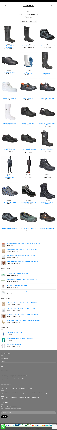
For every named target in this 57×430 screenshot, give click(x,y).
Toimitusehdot (5, 366)
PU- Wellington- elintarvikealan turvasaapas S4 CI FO (28, 72)
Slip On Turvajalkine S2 (9, 149)
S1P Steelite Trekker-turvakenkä (47, 45)
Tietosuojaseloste (5, 364)
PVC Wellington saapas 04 (28, 45)
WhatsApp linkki (33, 1)
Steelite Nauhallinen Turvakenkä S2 (28, 150)
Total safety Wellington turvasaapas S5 (9, 46)
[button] (2, 5)
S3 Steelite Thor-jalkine (9, 72)
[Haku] (5, 5)
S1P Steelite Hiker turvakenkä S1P (28, 228)
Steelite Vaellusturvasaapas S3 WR (28, 202)
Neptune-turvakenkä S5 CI (47, 149)
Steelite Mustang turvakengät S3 (47, 176)
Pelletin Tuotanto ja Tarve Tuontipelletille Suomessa (18, 388)
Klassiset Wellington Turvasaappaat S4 (47, 72)
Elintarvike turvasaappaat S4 (9, 123)
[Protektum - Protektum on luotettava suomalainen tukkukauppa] (28, 5)
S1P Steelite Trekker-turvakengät (9, 228)
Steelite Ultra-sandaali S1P (28, 98)
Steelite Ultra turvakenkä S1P (47, 98)
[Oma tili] (51, 5)
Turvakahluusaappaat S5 (28, 176)
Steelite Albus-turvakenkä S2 (9, 98)
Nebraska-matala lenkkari (10, 202)
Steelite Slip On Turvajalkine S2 (28, 123)
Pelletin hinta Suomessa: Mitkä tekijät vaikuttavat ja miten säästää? (22, 397)
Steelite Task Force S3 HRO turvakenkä (47, 202)
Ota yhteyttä (4, 358)
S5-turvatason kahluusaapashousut (9, 176)
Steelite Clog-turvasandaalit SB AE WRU (47, 124)
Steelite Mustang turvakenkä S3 (47, 228)
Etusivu (21, 14)
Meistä (3, 361)
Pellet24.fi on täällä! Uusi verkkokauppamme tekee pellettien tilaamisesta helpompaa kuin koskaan (30, 393)
